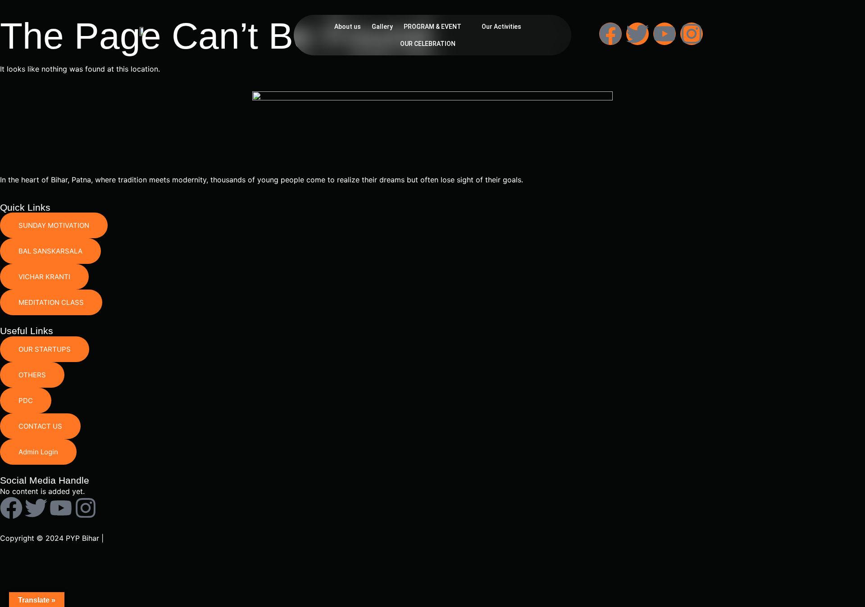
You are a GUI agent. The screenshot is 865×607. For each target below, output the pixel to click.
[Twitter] (637, 34)
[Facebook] (610, 34)
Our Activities (501, 26)
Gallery (382, 26)
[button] (437, 26)
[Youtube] (664, 34)
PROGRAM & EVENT (432, 26)
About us (347, 26)
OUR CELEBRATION (427, 43)
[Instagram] (691, 34)
